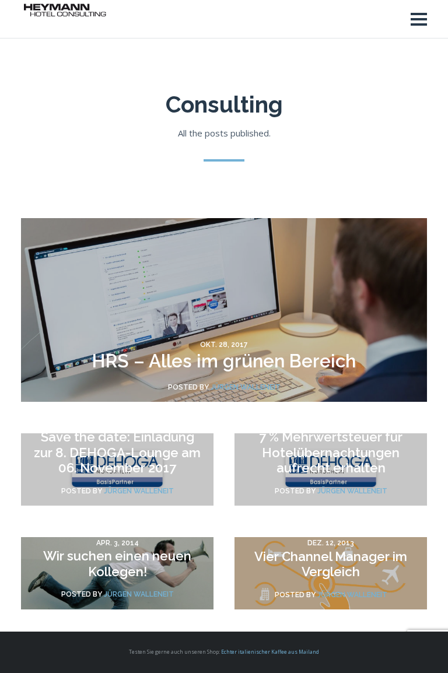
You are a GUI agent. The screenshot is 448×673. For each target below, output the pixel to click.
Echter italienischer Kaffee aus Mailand (270, 652)
